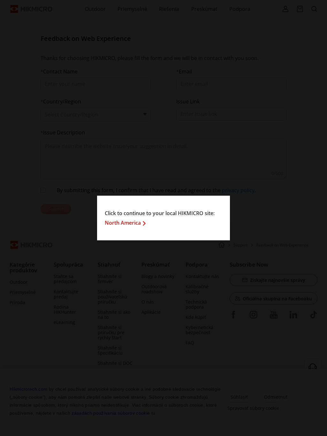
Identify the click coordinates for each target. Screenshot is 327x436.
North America (123, 222)
